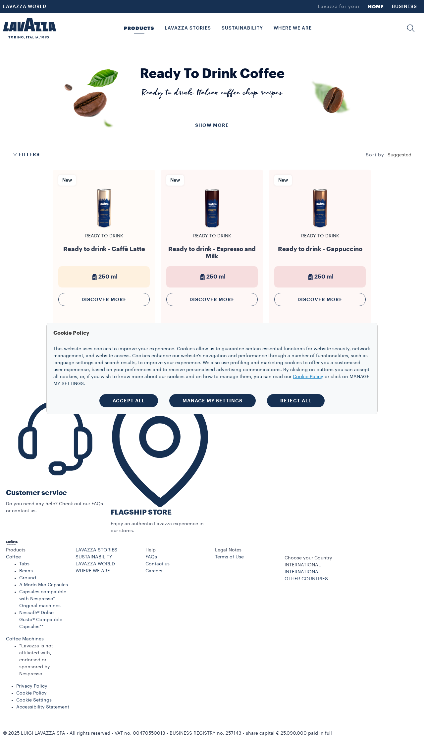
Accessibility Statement (42, 707)
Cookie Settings (34, 700)
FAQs (151, 557)
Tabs (24, 564)
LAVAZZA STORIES (96, 550)
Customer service (36, 492)
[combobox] (399, 155)
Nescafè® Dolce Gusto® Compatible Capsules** (40, 620)
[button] (411, 28)
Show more (212, 125)
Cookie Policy (31, 693)
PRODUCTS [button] (139, 28)
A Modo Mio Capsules (43, 585)
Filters (29, 154)
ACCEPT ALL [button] (129, 400)
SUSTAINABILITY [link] (242, 28)
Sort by (375, 155)
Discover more (104, 299)
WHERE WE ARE (93, 571)
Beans (26, 571)
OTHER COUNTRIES (306, 579)
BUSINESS (404, 6)
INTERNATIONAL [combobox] (303, 565)
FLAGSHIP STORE (141, 512)
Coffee (13, 557)
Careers (153, 571)
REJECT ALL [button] (295, 400)
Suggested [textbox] (399, 155)
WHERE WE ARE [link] (293, 28)
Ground (27, 578)
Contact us (157, 564)
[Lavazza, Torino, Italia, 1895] (29, 28)
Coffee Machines (25, 639)
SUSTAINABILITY (94, 557)
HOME (376, 6)
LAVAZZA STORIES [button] (188, 28)
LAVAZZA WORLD (24, 6)
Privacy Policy (31, 686)
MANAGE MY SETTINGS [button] (212, 400)
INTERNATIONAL (303, 572)
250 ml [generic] (108, 277)
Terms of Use (229, 557)
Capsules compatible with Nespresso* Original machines (42, 599)
